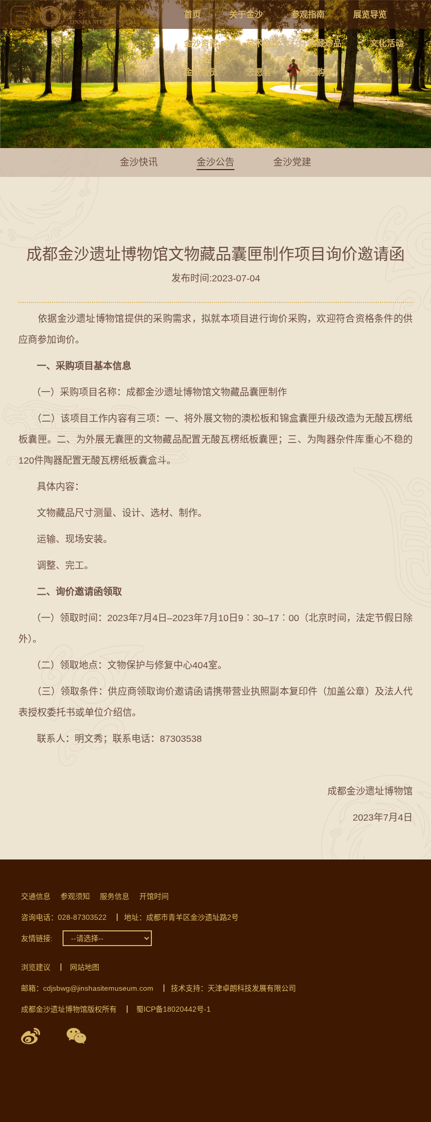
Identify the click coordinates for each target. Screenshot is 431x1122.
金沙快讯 (139, 162)
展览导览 (370, 14)
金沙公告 (215, 162)
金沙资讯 (201, 43)
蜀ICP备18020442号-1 (173, 1009)
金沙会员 (201, 72)
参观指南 (308, 14)
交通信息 (35, 896)
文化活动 (387, 43)
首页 (192, 14)
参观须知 (75, 896)
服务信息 (114, 896)
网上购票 (316, 72)
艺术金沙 (263, 43)
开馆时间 (154, 896)
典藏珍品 (325, 43)
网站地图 (84, 967)
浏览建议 (35, 967)
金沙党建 (292, 162)
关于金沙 (246, 14)
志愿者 (258, 72)
